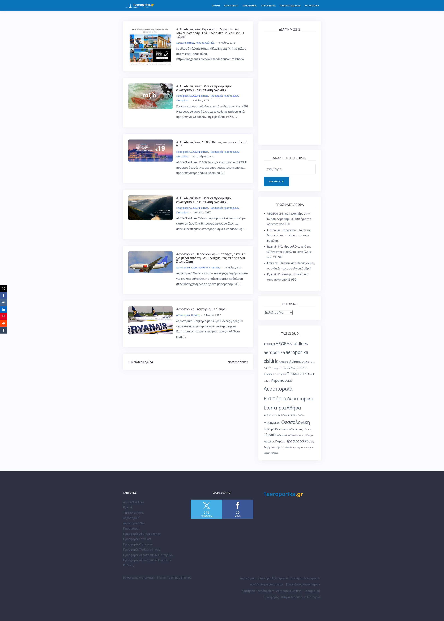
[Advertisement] (290, 87)
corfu (312, 362)
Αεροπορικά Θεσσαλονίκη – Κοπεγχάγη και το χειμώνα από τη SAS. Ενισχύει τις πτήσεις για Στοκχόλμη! (210, 258)
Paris (305, 368)
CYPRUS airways (271, 368)
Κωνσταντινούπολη (286, 429)
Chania (305, 361)
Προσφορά (294, 440)
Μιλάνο (291, 435)
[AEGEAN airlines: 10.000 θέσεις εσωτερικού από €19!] (150, 150)
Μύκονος (269, 441)
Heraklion (285, 368)
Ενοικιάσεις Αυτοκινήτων (303, 584)
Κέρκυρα (269, 429)
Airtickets (283, 361)
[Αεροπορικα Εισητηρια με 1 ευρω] (150, 320)
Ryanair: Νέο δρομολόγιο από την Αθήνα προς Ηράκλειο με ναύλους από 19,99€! (289, 252)
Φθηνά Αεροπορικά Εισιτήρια (300, 597)
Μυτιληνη (299, 435)
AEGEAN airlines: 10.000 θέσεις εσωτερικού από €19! (211, 144)
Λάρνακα (270, 435)
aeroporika (274, 352)
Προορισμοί (131, 528)
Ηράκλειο (272, 422)
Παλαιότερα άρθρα (140, 362)
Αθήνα (294, 407)
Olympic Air (296, 368)
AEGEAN (269, 344)
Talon (170, 578)
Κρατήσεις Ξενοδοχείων (258, 591)
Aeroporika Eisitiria (288, 591)
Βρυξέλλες (292, 415)
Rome (275, 374)
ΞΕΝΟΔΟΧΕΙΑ (249, 5)
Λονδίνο (282, 435)
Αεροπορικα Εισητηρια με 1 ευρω (201, 309)
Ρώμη (267, 447)
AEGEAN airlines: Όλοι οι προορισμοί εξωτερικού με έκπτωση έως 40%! (204, 88)
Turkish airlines (133, 513)
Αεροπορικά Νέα (205, 42)
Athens (295, 361)
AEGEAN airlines (185, 42)
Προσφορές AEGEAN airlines (192, 95)
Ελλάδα (301, 415)
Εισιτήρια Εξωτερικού (273, 578)
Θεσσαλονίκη (295, 422)
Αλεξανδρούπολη (272, 415)
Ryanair (283, 374)
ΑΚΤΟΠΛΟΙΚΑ (312, 5)
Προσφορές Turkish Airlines (141, 549)
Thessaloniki (297, 373)
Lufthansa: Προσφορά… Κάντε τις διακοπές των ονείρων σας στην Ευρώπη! (289, 235)
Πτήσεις (215, 267)
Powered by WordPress (138, 578)
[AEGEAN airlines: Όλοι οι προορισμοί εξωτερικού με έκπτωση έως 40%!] (150, 96)
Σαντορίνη (277, 447)
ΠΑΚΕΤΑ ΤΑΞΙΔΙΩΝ (290, 5)
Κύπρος (307, 429)
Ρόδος (309, 441)
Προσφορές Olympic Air (138, 544)
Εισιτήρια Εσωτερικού (305, 578)
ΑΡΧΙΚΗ (216, 5)
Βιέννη (284, 415)
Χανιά (288, 447)
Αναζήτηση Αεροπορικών (267, 584)
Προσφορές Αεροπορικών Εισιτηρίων (148, 555)
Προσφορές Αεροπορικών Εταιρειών (147, 560)
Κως (301, 429)
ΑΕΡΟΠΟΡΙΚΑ (231, 5)
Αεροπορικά (183, 267)
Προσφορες (271, 597)
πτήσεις (274, 453)
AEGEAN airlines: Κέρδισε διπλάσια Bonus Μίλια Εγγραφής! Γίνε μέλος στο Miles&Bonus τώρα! (210, 33)
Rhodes (268, 373)
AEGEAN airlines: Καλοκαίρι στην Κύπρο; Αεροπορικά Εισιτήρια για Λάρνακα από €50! (289, 219)
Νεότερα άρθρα (238, 362)
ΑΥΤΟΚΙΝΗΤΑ (268, 5)
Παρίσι (280, 441)
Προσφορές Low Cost (137, 539)
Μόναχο (309, 435)
